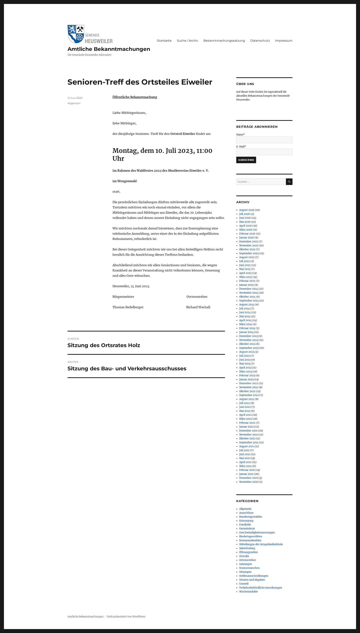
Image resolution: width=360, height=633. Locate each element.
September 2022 (249, 395)
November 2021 (248, 434)
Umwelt (244, 583)
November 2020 (248, 481)
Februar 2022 (247, 422)
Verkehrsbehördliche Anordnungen (260, 587)
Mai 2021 (244, 458)
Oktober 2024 (247, 296)
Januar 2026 (246, 237)
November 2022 (248, 387)
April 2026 (245, 225)
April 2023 (245, 367)
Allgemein (74, 103)
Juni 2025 (245, 265)
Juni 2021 (244, 454)
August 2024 (246, 304)
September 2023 (249, 348)
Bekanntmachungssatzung (224, 40)
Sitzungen (245, 572)
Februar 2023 (247, 375)
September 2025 (249, 253)
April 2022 (245, 414)
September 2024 (249, 300)
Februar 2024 (247, 328)
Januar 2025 (246, 284)
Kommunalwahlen (250, 540)
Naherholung (247, 548)
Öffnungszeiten (248, 552)
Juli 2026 (244, 214)
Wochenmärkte (248, 591)
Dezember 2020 (248, 478)
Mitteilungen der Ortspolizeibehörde (261, 544)
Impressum (283, 40)
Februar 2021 (247, 470)
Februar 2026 (247, 233)
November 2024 (248, 292)
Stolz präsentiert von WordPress (126, 616)
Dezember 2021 (248, 430)
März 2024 (245, 324)
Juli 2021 (244, 450)
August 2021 (246, 446)
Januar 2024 (246, 332)
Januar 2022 (246, 426)
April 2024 (245, 320)
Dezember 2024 (248, 288)
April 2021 (245, 462)
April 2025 (245, 273)
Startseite (164, 40)
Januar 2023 (246, 379)
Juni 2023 (244, 359)
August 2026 (246, 210)
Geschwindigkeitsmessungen (257, 532)
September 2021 (248, 442)
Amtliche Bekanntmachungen (109, 49)
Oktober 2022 (247, 391)
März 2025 (245, 277)
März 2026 (245, 229)
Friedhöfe (245, 524)
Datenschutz (260, 40)
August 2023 (246, 351)
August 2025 (246, 257)
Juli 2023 (244, 355)
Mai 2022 (244, 411)
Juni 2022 (245, 407)
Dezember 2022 (248, 383)
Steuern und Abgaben (252, 579)
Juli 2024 (244, 308)
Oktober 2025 (247, 249)
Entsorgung (246, 520)
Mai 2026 (244, 221)
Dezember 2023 (248, 336)
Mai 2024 (244, 316)
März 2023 (245, 371)
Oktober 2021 (247, 438)
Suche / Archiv (187, 40)
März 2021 (245, 466)
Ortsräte (244, 556)
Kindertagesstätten (250, 536)
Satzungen (245, 564)
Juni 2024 (245, 312)
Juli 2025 (244, 261)
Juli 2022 (244, 403)
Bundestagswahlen (250, 516)
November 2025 (248, 245)
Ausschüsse (246, 512)
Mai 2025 (244, 269)
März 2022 (245, 418)
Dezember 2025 (248, 241)
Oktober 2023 (247, 344)
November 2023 (248, 340)
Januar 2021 (246, 474)
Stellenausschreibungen (253, 575)
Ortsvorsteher (247, 560)
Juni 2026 (245, 218)
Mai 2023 (244, 363)
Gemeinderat (247, 528)
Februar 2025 (247, 281)
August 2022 (246, 399)
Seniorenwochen (249, 568)
